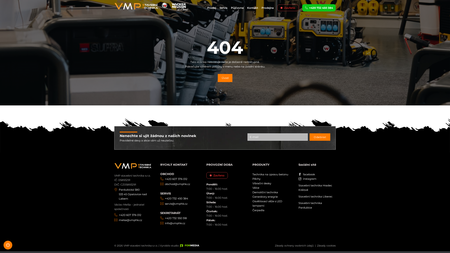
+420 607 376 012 (130, 215)
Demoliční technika (265, 192)
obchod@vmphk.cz (177, 184)
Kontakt (252, 7)
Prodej (211, 7)
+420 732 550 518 (176, 218)
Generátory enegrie (265, 196)
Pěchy (256, 178)
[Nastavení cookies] (8, 245)
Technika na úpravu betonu (270, 174)
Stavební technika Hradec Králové (315, 188)
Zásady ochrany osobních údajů (294, 245)
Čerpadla (258, 210)
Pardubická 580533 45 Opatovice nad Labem (133, 194)
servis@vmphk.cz (176, 203)
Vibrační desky (261, 183)
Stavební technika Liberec (315, 196)
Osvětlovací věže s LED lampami (267, 203)
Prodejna (268, 7)
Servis (223, 7)
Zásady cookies (326, 245)
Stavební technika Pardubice (310, 205)
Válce (255, 187)
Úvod (225, 78)
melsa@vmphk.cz (130, 220)
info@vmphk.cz (175, 223)
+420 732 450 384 (176, 198)
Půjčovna (237, 7)
